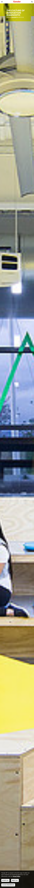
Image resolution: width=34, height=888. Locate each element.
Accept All (5, 880)
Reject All (15, 880)
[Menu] (2, 1)
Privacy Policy (16, 876)
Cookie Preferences (8, 885)
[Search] (32, 1)
